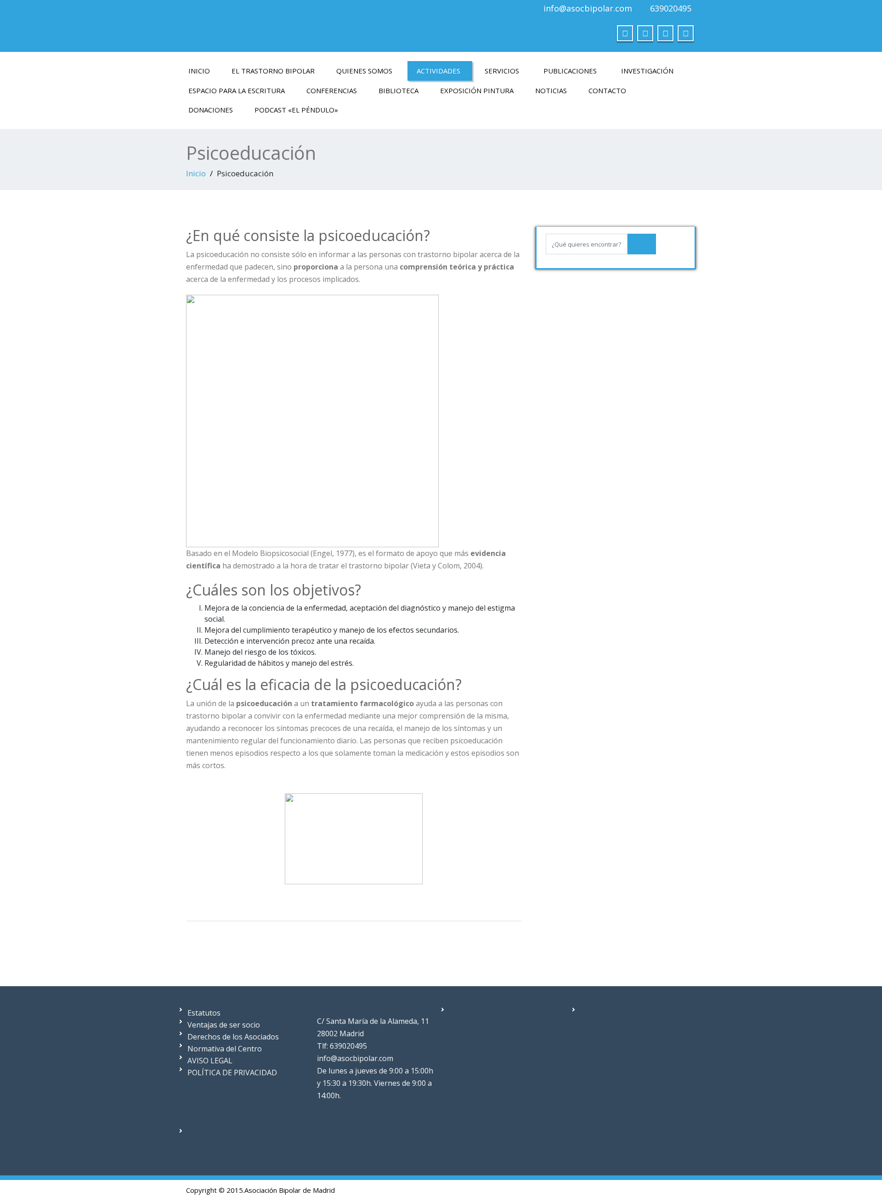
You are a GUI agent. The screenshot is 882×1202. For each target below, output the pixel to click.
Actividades (438, 70)
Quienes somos (364, 70)
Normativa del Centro (224, 1049)
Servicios (502, 70)
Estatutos (203, 1013)
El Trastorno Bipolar (273, 70)
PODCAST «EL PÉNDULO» (296, 109)
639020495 (670, 8)
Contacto (607, 90)
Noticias (551, 90)
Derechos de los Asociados (233, 1037)
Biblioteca (398, 90)
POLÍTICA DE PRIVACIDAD (232, 1072)
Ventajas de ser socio (223, 1025)
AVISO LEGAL (209, 1061)
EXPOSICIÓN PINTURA (477, 90)
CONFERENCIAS (331, 90)
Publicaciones (570, 70)
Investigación (647, 70)
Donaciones (210, 109)
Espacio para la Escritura (236, 90)
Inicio (199, 70)
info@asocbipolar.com (587, 8)
